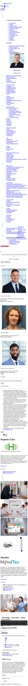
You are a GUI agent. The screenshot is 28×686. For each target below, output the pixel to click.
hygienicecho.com (9, 473)
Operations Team (11, 219)
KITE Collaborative (14, 52)
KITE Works (13, 113)
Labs (8, 129)
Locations (12, 51)
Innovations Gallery (11, 127)
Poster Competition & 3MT (13, 202)
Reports (9, 121)
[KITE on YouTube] (4, 3)
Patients (5, 234)
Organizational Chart (14, 48)
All (7, 138)
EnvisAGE (9, 154)
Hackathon (9, 212)
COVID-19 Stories (14, 117)
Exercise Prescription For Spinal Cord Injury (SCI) (16, 188)
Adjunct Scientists (11, 92)
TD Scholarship (10, 103)
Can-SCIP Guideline (11, 169)
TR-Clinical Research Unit (13, 152)
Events (5, 224)
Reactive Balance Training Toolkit (15, 197)
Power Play (9, 203)
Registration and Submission (13, 204)
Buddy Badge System (12, 141)
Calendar (9, 101)
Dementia (9, 172)
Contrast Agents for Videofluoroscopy (15, 186)
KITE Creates (10, 156)
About (8, 146)
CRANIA (9, 215)
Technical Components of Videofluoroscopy (17, 194)
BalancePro (9, 139)
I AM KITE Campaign (15, 114)
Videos (8, 118)
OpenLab (9, 161)
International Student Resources (14, 100)
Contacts (9, 123)
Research (5, 225)
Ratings (8, 147)
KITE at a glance (14, 47)
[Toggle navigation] (1, 11)
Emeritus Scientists (11, 91)
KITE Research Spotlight (15, 112)
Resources (9, 99)
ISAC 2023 (9, 122)
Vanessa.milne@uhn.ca (7, 655)
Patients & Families (21, 237)
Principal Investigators (12, 210)
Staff (8, 93)
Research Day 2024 (14, 242)
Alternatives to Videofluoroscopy (14, 184)
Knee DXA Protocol (11, 173)
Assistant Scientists (11, 88)
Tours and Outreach (11, 131)
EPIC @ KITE (10, 155)
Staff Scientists (10, 90)
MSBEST (9, 174)
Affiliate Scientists (11, 87)
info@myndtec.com (9, 588)
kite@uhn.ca (9, 647)
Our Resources (13, 243)
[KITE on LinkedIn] (6, 3)
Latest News (10, 220)
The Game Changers (14, 110)
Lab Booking (10, 130)
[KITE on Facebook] (5, 640)
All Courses (9, 182)
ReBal (8, 176)
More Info (3, 466)
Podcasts (9, 120)
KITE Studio (10, 158)
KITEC (8, 96)
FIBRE (8, 208)
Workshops (9, 135)
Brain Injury (10, 165)
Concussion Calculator (12, 171)
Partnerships (6, 163)
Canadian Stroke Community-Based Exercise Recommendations (14, 167)
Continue (7, 262)
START (9, 177)
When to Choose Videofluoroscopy (15, 195)
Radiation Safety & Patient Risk (14, 193)
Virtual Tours (10, 134)
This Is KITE (13, 109)
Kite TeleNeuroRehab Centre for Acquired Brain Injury (16, 160)
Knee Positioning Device (12, 143)
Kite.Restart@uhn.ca (8, 429)
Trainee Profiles (10, 97)
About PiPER (13, 240)
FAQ (8, 150)
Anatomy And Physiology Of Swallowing (16, 185)
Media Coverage (11, 107)
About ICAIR (10, 199)
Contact (9, 104)
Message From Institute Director (17, 45)
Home (6, 16)
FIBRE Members (11, 211)
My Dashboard (5, 5)
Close (2, 262)
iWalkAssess (10, 142)
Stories (11, 116)
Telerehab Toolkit (11, 180)
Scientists (9, 86)
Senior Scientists (11, 84)
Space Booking (10, 133)
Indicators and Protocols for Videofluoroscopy (13, 191)
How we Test (10, 148)
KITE (4, 17)
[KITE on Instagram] (10, 3)
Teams (11, 49)
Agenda (9, 201)
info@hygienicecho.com (10, 471)
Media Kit (9, 125)
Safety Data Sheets (11, 178)
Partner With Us (4, 246)
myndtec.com (8, 590)
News (4, 223)
